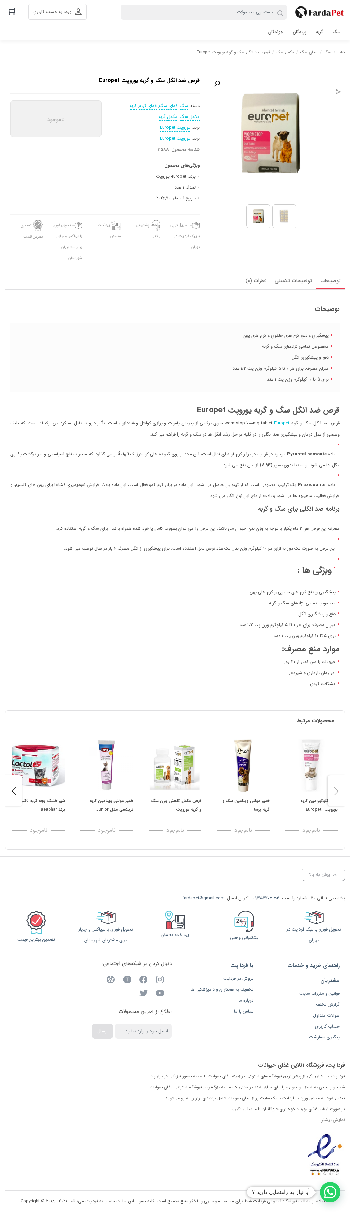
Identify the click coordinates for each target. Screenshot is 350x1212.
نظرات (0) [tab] (256, 281)
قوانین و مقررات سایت (319, 993)
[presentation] (13, 790)
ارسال (102, 1031)
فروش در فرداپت (238, 978)
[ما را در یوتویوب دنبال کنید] (160, 994)
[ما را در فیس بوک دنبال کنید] (143, 981)
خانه (341, 52)
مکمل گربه (168, 116)
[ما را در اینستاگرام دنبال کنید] (160, 981)
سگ (327, 52)
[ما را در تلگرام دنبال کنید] (127, 981)
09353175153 (266, 898)
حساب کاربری (327, 1026)
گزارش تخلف (328, 1004)
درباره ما (246, 1000)
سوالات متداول (326, 1015)
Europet (282, 423)
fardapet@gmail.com (203, 898)
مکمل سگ (285, 52)
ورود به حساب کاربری (52, 11)
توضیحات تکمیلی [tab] (293, 281)
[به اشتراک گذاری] (338, 92)
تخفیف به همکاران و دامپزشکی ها (222, 989)
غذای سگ (309, 52)
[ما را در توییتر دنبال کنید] (143, 994)
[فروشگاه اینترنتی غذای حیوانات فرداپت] (319, 12)
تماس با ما (243, 1011)
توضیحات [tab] (330, 281)
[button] (217, 84)
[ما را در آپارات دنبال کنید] (111, 981)
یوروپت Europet (175, 127)
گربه (133, 105)
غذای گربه (148, 105)
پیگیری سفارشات (324, 1037)
